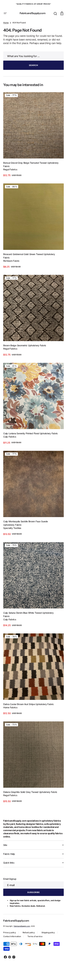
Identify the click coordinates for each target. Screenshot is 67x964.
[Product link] (32, 155)
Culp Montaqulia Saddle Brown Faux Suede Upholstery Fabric (25, 531)
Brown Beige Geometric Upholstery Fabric (24, 358)
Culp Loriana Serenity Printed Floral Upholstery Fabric (30, 444)
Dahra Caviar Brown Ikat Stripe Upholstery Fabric (28, 706)
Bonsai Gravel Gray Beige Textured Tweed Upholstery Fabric (31, 183)
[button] (5, 13)
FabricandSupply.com (22, 926)
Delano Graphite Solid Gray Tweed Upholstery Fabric (30, 792)
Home (6, 40)
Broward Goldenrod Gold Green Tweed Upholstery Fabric (29, 272)
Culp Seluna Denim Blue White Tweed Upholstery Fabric (28, 620)
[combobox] (32, 77)
